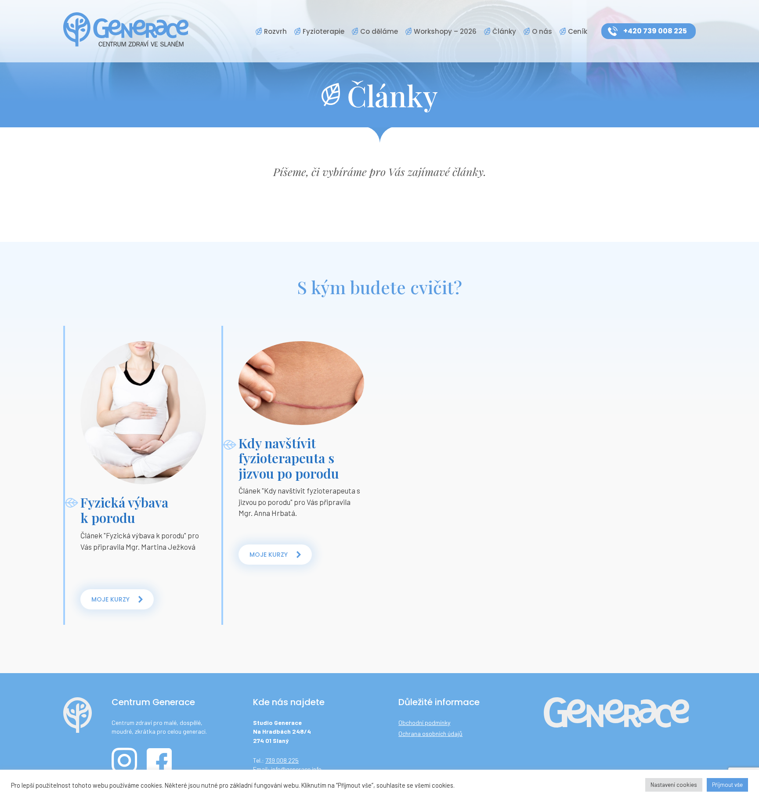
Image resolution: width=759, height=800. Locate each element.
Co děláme (379, 31)
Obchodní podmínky (424, 722)
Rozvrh (275, 31)
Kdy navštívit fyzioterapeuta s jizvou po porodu (289, 458)
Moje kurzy (110, 599)
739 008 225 (282, 760)
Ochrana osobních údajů (430, 733)
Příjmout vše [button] (727, 784)
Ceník (577, 31)
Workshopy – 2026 (445, 31)
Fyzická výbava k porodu (124, 510)
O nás (542, 31)
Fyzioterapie (323, 31)
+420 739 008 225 (655, 31)
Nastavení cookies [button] (674, 784)
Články (504, 31)
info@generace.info (296, 769)
